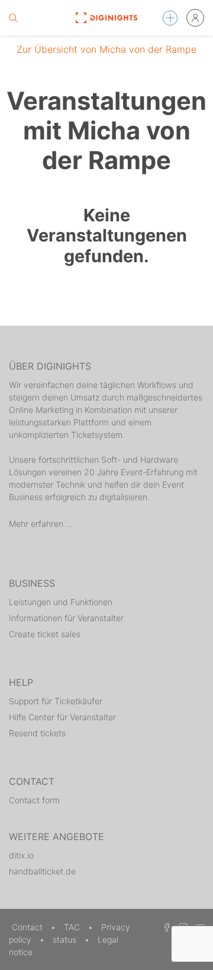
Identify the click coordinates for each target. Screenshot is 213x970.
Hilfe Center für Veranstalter (62, 717)
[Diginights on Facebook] (165, 927)
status (66, 939)
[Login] (195, 18)
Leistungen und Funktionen (60, 602)
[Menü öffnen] (170, 18)
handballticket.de (42, 871)
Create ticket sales (44, 634)
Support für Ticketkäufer (55, 701)
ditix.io (21, 855)
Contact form (34, 800)
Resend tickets (37, 733)
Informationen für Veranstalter (66, 618)
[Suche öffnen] (13, 18)
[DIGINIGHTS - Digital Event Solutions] (106, 18)
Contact (28, 927)
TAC (73, 927)
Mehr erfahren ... (41, 524)
